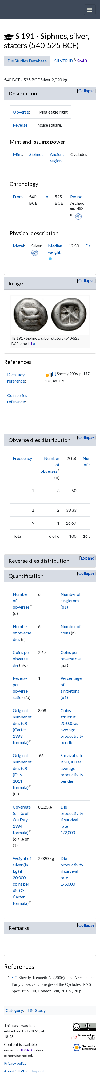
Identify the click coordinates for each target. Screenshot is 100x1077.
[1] (30, 343)
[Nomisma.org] (78, 215)
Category (14, 1010)
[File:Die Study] (9, 36)
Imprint (38, 1071)
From (18, 196)
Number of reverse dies (22, 633)
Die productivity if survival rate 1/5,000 (72, 871)
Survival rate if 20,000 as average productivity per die (72, 768)
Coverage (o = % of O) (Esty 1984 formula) (22, 819)
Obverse (21, 111)
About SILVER (16, 1071)
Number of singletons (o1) (71, 600)
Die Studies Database (27, 60)
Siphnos (36, 154)
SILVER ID (63, 60)
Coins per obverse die (21, 659)
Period (76, 196)
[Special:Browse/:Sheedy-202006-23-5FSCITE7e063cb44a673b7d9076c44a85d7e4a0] (16, 977)
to (46, 196)
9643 (82, 60)
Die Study (37, 1010)
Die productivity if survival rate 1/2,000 (72, 819)
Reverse (20, 124)
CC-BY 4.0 (23, 1050)
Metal (18, 245)
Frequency (22, 458)
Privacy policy (15, 1063)
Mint (17, 154)
